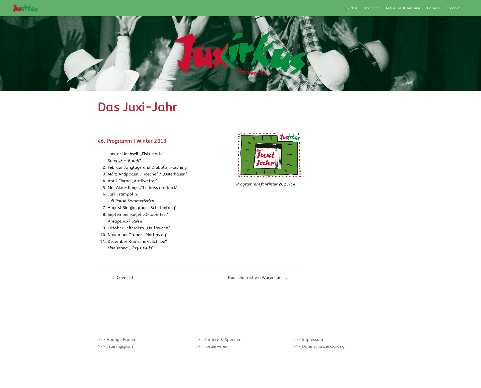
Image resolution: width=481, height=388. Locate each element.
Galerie (433, 8)
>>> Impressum (308, 339)
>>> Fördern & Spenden (218, 339)
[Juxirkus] (25, 8)
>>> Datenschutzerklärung (318, 346)
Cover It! (125, 277)
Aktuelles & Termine (403, 8)
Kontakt (453, 8)
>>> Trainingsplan (115, 346)
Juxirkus (350, 8)
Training (372, 8)
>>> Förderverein (212, 346)
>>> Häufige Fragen (117, 339)
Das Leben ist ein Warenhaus (255, 277)
